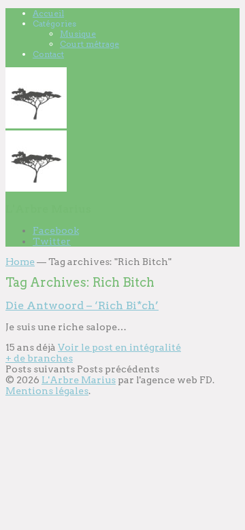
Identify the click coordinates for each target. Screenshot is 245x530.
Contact (48, 54)
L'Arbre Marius (79, 379)
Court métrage (89, 44)
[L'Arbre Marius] (36, 125)
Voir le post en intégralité (119, 347)
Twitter (52, 241)
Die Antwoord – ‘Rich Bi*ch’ (82, 305)
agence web (169, 379)
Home (20, 261)
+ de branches (39, 358)
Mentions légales (46, 390)
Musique (78, 34)
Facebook (56, 230)
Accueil (48, 13)
